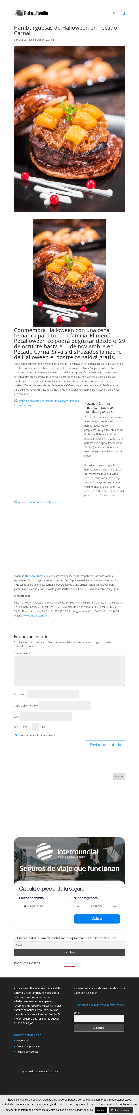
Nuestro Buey (33, 576)
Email (77, 1012)
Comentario (22, 653)
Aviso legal (22, 1040)
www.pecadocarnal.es (36, 615)
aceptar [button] (101, 1110)
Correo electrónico (26, 705)
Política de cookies (27, 1051)
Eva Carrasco (26, 39)
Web (16, 716)
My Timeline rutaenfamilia (37, 1071)
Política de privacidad (28, 1046)
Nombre (20, 694)
